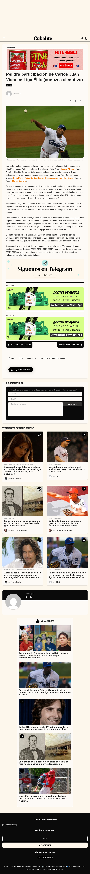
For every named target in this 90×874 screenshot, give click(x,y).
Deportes (31, 358)
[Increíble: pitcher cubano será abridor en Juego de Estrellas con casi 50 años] (67, 447)
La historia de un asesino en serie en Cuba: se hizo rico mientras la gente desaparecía (22, 523)
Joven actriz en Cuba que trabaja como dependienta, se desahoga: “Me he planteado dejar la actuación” (22, 470)
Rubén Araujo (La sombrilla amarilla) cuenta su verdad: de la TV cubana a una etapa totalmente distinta (44, 655)
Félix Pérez (18, 178)
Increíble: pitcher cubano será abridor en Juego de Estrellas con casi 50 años (67, 469)
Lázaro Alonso (67, 169)
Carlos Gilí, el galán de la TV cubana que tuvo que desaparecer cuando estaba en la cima (43, 728)
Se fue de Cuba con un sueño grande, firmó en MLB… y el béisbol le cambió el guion (65, 523)
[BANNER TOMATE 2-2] (45, 59)
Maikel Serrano (19, 181)
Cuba (21, 358)
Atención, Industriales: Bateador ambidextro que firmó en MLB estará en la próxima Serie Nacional (43, 798)
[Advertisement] (45, 17)
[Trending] (39, 434)
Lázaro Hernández (46, 178)
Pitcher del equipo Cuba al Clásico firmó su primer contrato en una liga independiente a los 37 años (67, 575)
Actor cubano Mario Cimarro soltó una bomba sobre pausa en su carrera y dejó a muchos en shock (22, 575)
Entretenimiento (23, 464)
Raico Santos (31, 178)
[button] (3, 38)
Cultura (12, 464)
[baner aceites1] (45, 298)
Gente (32, 464)
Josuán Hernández (64, 178)
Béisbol (11, 358)
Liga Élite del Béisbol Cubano (53, 358)
